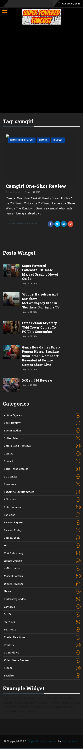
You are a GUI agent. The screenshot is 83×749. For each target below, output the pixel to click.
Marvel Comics (42, 576)
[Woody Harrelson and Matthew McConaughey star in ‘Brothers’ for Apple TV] (11, 299)
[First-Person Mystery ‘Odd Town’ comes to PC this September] (11, 327)
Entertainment (42, 507)
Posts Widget (19, 252)
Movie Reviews (42, 583)
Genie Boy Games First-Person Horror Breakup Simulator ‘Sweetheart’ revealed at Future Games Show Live (41, 356)
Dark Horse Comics (42, 469)
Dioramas (41, 484)
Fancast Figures (41, 522)
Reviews (58, 140)
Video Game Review (41, 660)
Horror (42, 545)
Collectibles (41, 438)
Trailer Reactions (41, 637)
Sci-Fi (42, 614)
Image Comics (42, 560)
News (42, 591)
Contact (41, 461)
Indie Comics (41, 568)
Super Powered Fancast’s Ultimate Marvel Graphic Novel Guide (40, 272)
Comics (43, 140)
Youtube (41, 675)
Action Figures (41, 415)
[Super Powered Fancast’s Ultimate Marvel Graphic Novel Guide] (11, 270)
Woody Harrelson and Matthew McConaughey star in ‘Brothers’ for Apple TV (41, 300)
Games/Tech (42, 537)
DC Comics (42, 476)
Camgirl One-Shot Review (36, 186)
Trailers (42, 645)
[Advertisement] (41, 69)
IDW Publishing (42, 553)
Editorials (42, 499)
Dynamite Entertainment (42, 492)
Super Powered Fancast (43, 741)
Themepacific (70, 741)
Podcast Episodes (42, 599)
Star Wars (42, 629)
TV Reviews (42, 652)
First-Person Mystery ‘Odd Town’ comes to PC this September (39, 327)
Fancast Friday (41, 530)
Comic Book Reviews (21, 140)
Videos (42, 668)
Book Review (41, 422)
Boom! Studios (42, 430)
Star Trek (42, 622)
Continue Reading (23, 223)
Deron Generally (14, 192)
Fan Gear (41, 515)
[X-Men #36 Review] (11, 385)
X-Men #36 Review (37, 380)
